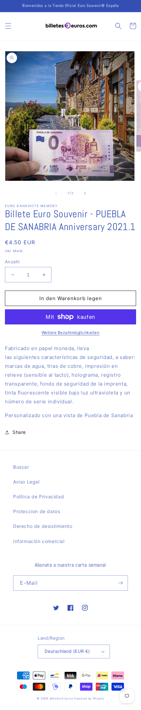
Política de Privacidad (38, 496)
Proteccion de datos (36, 511)
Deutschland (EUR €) (67, 651)
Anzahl (12, 261)
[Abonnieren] (120, 583)
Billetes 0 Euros (61, 698)
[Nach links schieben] (56, 193)
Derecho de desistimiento (42, 526)
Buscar (21, 467)
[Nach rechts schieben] (85, 193)
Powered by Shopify (89, 698)
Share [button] (19, 432)
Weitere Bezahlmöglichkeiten (71, 332)
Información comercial (39, 541)
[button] (8, 26)
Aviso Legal (26, 482)
